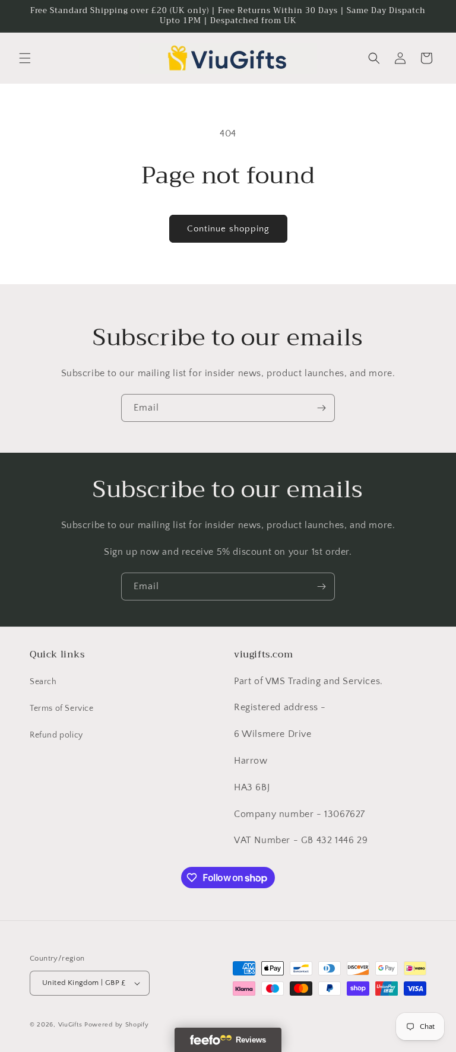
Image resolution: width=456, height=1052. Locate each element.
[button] (25, 58)
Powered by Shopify (116, 1024)
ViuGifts (70, 1024)
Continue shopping (228, 229)
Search (43, 681)
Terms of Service (62, 708)
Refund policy (56, 735)
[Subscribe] (321, 408)
